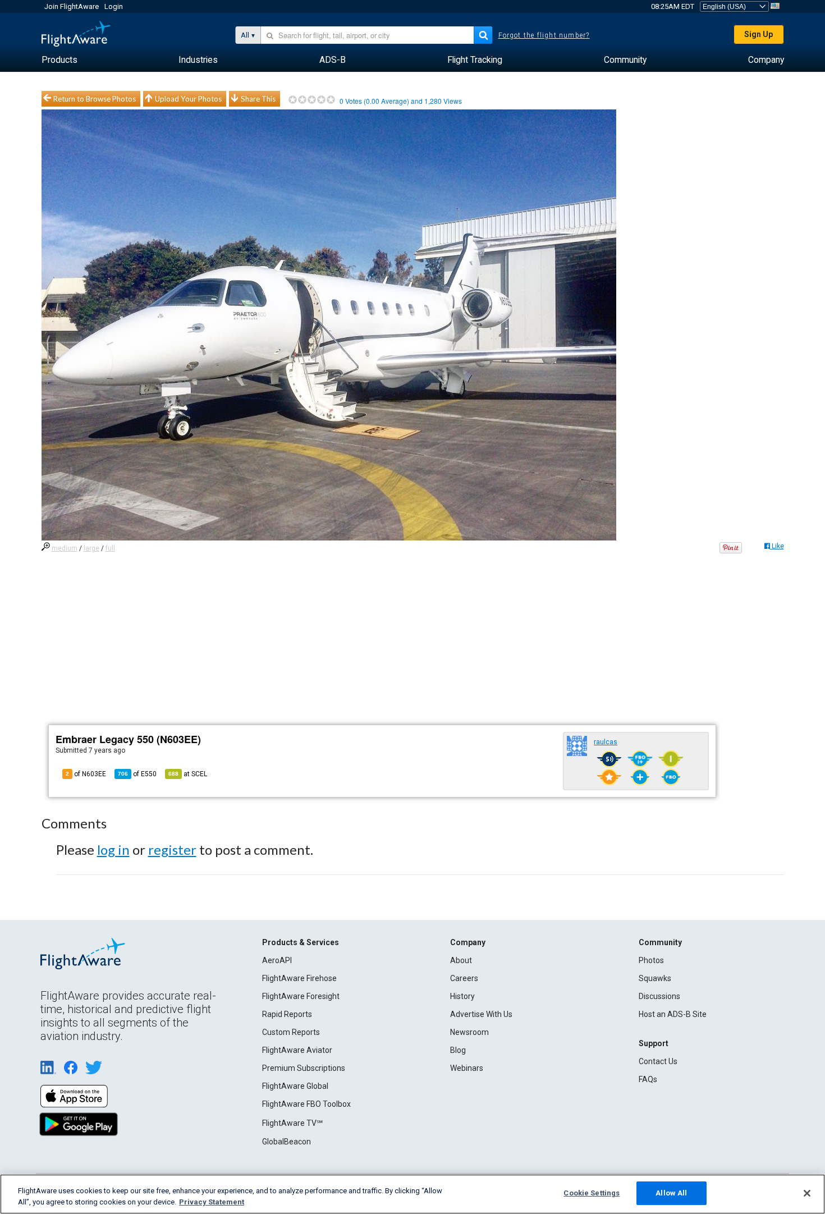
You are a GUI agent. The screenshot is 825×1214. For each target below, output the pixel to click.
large (91, 548)
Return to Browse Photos (94, 98)
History (462, 996)
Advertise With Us (481, 1014)
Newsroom (469, 1032)
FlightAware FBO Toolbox (306, 1104)
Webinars (466, 1068)
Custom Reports (291, 1032)
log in (113, 849)
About (461, 960)
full (110, 548)
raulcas (605, 742)
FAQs (648, 1079)
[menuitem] (59, 60)
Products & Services (300, 942)
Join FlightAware (71, 6)
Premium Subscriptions (303, 1068)
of (137, 774)
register (172, 849)
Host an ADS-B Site (673, 1014)
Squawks (655, 978)
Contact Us (658, 1061)
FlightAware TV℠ (292, 1123)
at (187, 774)
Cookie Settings (591, 1193)
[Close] (807, 1193)
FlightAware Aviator (297, 1050)
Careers (464, 978)
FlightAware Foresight (301, 996)
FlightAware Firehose (299, 978)
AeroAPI (277, 960)
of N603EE (86, 774)
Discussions (659, 996)
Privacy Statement (211, 1202)
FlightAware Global (295, 1086)
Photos (651, 960)
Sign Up (758, 34)
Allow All (671, 1193)
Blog (458, 1050)
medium (64, 548)
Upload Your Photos (188, 98)
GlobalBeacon (286, 1141)
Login (113, 6)
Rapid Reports (287, 1014)
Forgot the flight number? (544, 35)
